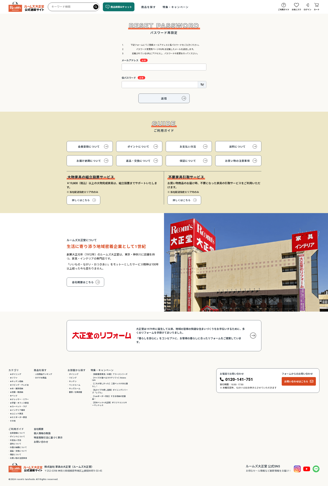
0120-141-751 (239, 379)
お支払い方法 (188, 146)
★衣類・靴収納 (16, 392)
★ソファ (13, 378)
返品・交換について (138, 160)
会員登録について (89, 146)
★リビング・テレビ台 (19, 385)
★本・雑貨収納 (16, 389)
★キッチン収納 (16, 381)
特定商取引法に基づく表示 (48, 437)
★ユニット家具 (16, 414)
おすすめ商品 (40, 378)
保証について (188, 160)
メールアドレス (130, 60)
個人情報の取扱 (42, 433)
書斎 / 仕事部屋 (75, 392)
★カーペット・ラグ (18, 406)
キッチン (73, 381)
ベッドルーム (74, 385)
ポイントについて (138, 146)
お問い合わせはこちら (296, 381)
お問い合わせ (41, 442)
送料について (237, 146)
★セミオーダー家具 (18, 417)
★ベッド (13, 396)
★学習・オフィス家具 (19, 403)
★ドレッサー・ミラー (19, 399)
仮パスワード (129, 77)
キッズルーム (74, 389)
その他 (13, 421)
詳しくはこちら (81, 200)
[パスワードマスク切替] (202, 84)
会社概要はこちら (83, 282)
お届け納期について (89, 160)
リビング (73, 378)
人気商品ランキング (43, 374)
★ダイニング (15, 374)
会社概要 (38, 429)
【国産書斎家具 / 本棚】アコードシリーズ (109, 374)
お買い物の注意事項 (237, 160)
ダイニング (73, 374)
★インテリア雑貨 (17, 410)
